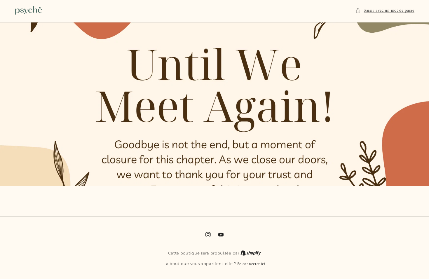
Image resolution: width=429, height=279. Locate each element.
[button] (384, 10)
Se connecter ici (251, 263)
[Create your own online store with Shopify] (250, 253)
